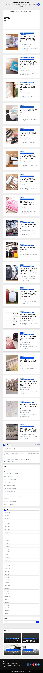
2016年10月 (6, 568)
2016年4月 (6, 585)
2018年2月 (6, 529)
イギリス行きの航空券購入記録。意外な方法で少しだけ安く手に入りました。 (28, 316)
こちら (15, 457)
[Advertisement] (24, 20)
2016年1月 (6, 593)
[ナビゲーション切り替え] (4, 4)
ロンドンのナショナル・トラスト (10, 473)
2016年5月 (6, 582)
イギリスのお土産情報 (8, 482)
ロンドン (5, 471)
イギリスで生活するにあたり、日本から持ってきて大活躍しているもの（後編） (28, 157)
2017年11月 (6, 535)
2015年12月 (6, 596)
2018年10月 (6, 518)
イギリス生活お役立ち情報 (24, 34)
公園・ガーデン (7, 476)
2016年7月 (6, 577)
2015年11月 (6, 599)
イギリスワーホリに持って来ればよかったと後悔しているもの (28, 111)
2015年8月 (6, 602)
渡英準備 (21, 33)
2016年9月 (6, 571)
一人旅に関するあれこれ (8, 491)
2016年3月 (6, 588)
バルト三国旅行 (7, 494)
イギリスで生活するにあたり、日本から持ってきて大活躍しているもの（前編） (28, 180)
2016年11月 (6, 565)
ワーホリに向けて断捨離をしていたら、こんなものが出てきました (28, 338)
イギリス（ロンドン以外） (9, 479)
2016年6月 (6, 579)
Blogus (24, 671)
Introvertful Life (21, 3)
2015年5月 (6, 607)
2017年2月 (6, 557)
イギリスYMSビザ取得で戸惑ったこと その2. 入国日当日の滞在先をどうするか (28, 383)
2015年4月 (6, 610)
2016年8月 (6, 574)
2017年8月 (6, 540)
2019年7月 (6, 515)
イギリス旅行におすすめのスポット (11, 470)
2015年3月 (6, 613)
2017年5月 (6, 549)
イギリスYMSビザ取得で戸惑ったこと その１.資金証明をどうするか (28, 406)
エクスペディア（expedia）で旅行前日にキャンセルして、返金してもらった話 (30, 653)
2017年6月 (6, 546)
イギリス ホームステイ (8, 504)
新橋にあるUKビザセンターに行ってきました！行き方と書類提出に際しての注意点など (28, 430)
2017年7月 (6, 543)
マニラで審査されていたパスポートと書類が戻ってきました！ (28, 362)
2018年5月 (6, 523)
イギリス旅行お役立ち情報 (28, 33)
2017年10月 (6, 537)
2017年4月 (6, 551)
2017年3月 (6, 554)
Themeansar (29, 671)
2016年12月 (6, 563)
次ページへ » (37, 444)
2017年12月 (6, 532)
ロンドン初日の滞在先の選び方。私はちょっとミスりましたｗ (28, 226)
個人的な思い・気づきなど (9, 501)
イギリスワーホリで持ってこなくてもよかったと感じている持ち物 (28, 134)
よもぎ (23, 44)
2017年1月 (6, 560)
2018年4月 (6, 526)
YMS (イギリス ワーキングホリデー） (26, 59)
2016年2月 (6, 591)
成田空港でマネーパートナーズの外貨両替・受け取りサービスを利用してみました (28, 203)
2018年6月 (6, 521)
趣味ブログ (6, 461)
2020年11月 (6, 512)
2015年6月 (6, 605)
